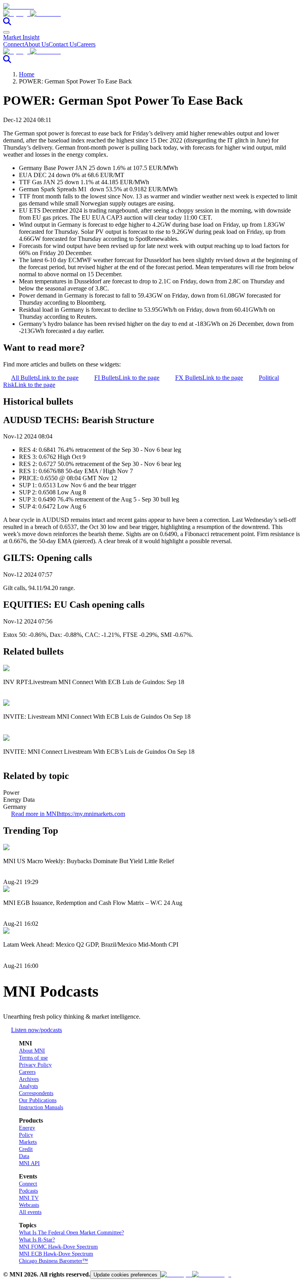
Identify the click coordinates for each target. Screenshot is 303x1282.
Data (24, 1156)
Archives (29, 1079)
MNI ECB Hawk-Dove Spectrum (56, 1254)
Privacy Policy (35, 1065)
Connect (13, 44)
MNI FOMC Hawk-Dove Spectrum (58, 1247)
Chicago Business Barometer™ (53, 1261)
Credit (26, 1149)
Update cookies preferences (125, 1275)
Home (26, 74)
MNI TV (29, 1198)
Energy (27, 1128)
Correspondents (36, 1093)
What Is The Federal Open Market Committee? (71, 1233)
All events (30, 1212)
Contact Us (63, 44)
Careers (86, 44)
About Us (36, 44)
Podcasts (28, 1191)
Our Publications (37, 1100)
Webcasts (29, 1205)
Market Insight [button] (21, 37)
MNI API (29, 1163)
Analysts (28, 1086)
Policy (26, 1135)
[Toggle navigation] (6, 32)
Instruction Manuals (41, 1107)
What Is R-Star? (37, 1240)
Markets (28, 1142)
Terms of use (33, 1058)
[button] (151, 13)
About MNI (32, 1051)
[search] (7, 23)
